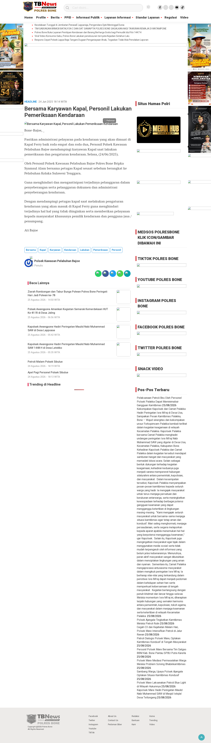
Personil (116, 250)
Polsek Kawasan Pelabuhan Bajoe (57, 261)
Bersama (31, 250)
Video (184, 17)
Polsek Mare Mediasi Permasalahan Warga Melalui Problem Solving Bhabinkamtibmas (161, 662)
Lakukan (84, 250)
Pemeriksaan (100, 250)
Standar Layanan (148, 17)
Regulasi (171, 17)
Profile (41, 17)
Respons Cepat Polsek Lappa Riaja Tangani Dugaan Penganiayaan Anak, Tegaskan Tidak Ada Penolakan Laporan (91, 40)
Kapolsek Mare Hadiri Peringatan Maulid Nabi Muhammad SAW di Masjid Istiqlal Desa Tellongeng (159, 694)
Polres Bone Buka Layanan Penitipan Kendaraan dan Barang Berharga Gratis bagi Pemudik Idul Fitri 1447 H (88, 32)
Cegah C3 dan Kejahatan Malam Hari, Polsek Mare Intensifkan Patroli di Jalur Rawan (159, 631)
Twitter (92, 720)
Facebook (93, 716)
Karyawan (55, 250)
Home (28, 17)
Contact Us (113, 720)
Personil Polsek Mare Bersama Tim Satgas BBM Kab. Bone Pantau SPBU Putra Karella (161, 651)
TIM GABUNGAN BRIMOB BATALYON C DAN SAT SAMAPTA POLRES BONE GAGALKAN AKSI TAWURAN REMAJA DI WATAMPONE (100, 28)
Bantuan (135, 720)
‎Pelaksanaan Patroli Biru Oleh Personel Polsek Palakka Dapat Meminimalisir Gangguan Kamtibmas (159, 401)
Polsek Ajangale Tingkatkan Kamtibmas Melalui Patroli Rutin (159, 622)
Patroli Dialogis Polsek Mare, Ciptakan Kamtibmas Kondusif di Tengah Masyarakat (161, 640)
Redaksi (135, 716)
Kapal (43, 250)
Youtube (92, 728)
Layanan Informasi (118, 17)
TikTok (91, 732)
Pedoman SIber (115, 724)
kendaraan (70, 250)
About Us (112, 716)
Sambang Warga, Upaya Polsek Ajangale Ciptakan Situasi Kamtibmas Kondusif (160, 673)
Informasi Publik (88, 17)
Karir (134, 724)
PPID (67, 17)
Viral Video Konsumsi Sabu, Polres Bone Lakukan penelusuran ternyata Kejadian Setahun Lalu (82, 36)
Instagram (93, 724)
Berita (55, 17)
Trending (153, 720)
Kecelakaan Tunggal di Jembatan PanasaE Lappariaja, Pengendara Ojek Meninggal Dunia (79, 25)
